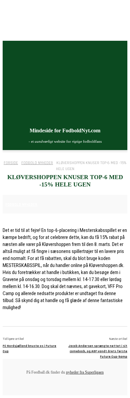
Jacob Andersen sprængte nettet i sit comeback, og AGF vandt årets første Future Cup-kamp (97, 351)
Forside (11, 162)
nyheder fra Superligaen (85, 372)
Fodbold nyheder (37, 162)
